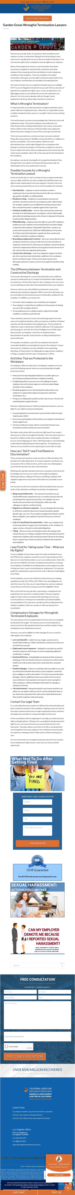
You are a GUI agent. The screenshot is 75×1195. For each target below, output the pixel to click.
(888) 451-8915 (20, 1141)
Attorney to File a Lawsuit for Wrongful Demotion (27, 1115)
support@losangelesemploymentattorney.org (26, 1144)
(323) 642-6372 (20, 1138)
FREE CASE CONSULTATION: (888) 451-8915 (37, 2)
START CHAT (59, 1175)
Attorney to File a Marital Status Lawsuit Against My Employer (31, 1118)
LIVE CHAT (19, 1192)
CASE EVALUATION (37, 843)
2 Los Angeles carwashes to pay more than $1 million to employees (32, 1111)
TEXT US (56, 1192)
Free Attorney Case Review (37, 18)
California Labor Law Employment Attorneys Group (40, 1166)
